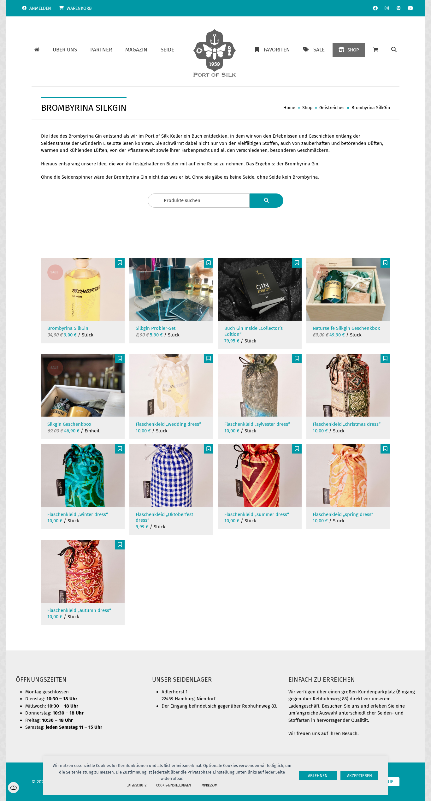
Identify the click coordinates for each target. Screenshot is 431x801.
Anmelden (40, 8)
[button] (394, 50)
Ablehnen (318, 775)
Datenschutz (136, 785)
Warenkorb (79, 8)
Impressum (209, 785)
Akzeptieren (359, 775)
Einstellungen (13, 787)
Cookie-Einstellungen (173, 785)
